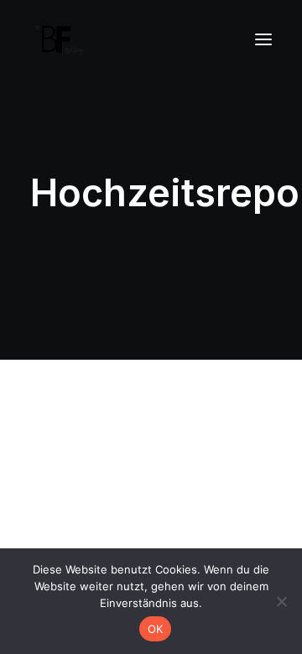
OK (156, 629)
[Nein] (281, 601)
